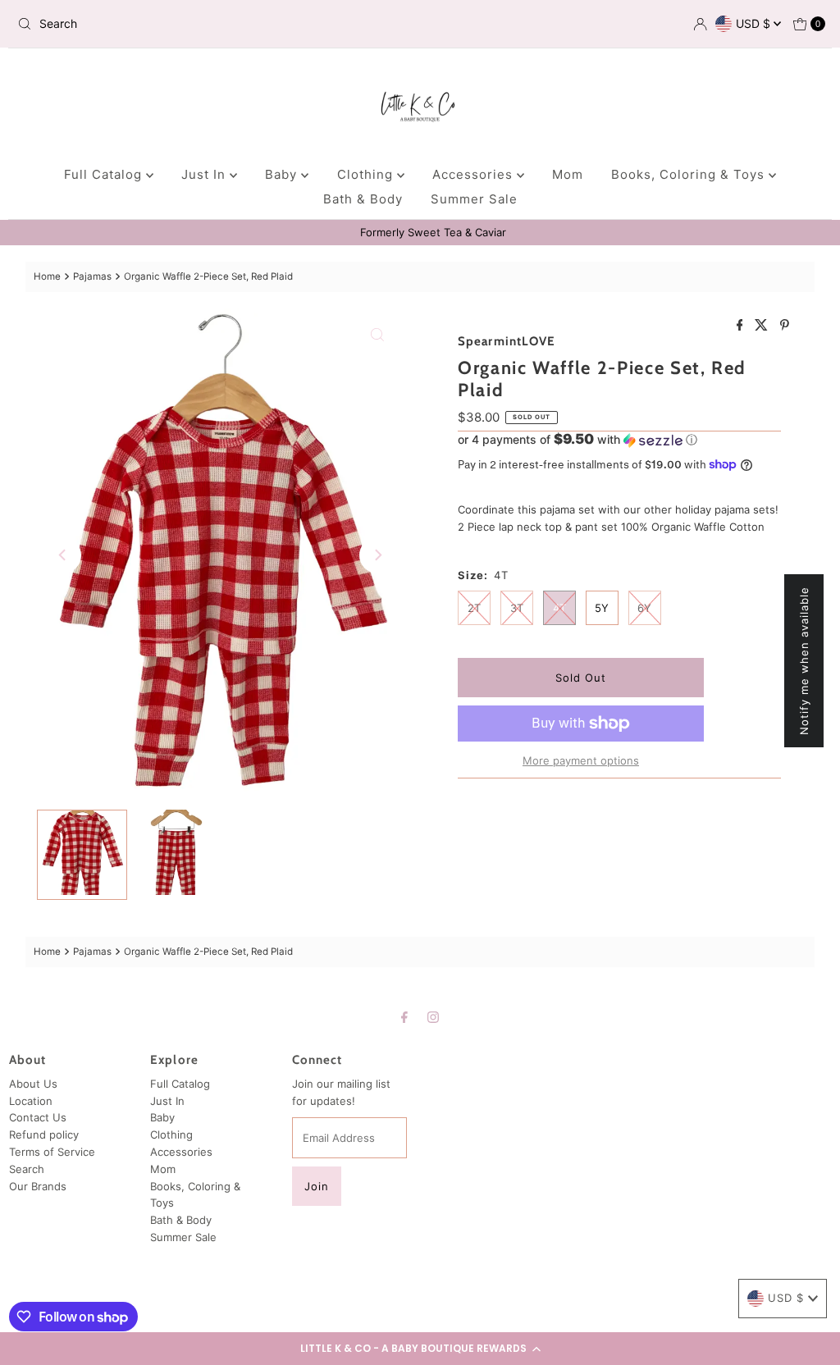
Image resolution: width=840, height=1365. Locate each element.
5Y (602, 607)
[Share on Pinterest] (784, 325)
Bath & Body (363, 199)
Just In (205, 174)
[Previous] (63, 555)
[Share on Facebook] (742, 325)
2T (474, 607)
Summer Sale (474, 199)
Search (26, 1169)
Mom (567, 174)
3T (516, 607)
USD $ (755, 23)
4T (559, 607)
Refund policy (44, 1134)
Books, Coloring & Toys (690, 174)
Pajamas (92, 276)
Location (30, 1100)
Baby (283, 174)
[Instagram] (433, 1016)
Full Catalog (105, 174)
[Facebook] (404, 1016)
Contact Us (37, 1117)
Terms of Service (52, 1151)
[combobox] (143, 23)
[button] (420, 1348)
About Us (33, 1083)
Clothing (367, 174)
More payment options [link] (581, 760)
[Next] (377, 555)
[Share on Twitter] (763, 325)
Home (47, 276)
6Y (644, 607)
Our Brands (37, 1186)
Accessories (474, 174)
